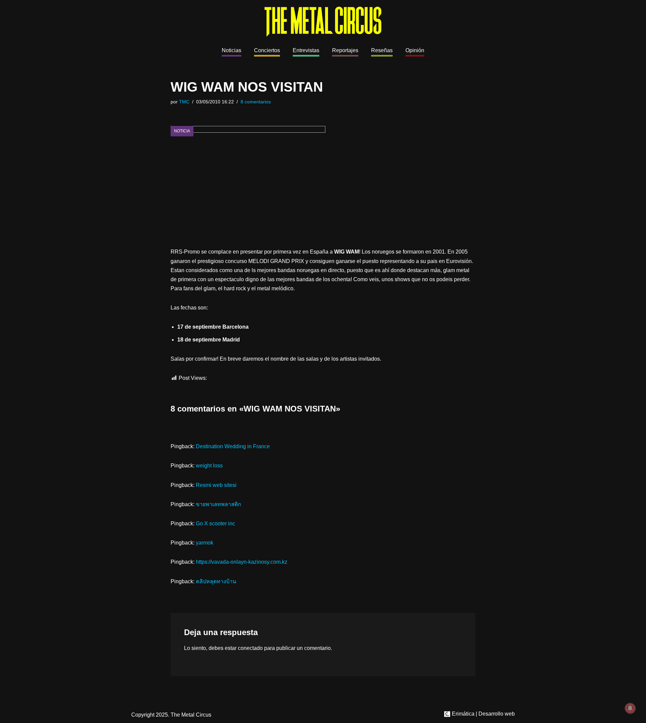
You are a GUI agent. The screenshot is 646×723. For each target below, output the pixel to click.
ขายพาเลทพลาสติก (218, 504)
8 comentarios (256, 101)
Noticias (231, 50)
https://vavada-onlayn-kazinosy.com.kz (241, 562)
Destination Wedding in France (233, 446)
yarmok (204, 543)
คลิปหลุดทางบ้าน (216, 581)
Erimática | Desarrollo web (483, 714)
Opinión (414, 50)
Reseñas (382, 50)
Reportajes (345, 50)
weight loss (209, 465)
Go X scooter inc (215, 523)
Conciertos (267, 50)
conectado (250, 648)
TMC (184, 101)
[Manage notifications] (630, 708)
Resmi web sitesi (216, 485)
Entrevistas (306, 50)
